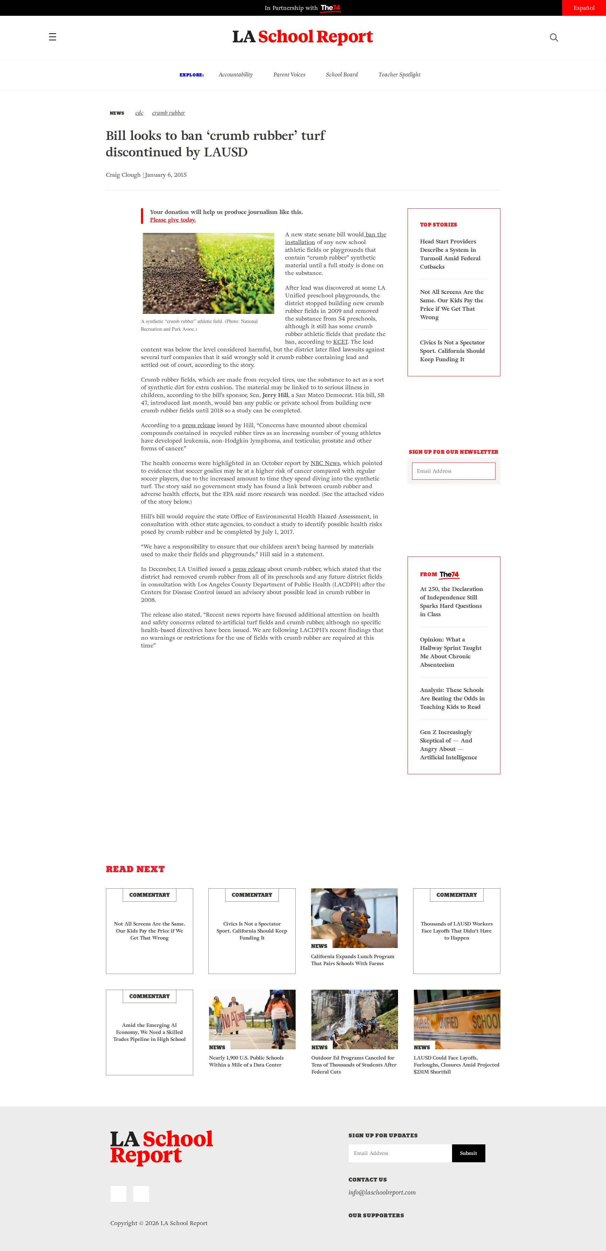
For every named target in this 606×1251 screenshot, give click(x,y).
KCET (340, 342)
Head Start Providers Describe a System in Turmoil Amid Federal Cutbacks (450, 254)
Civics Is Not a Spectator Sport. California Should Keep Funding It (452, 350)
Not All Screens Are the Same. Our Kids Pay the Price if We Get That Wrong (452, 304)
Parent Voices (289, 74)
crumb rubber (168, 113)
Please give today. (173, 220)
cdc (139, 113)
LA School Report (303, 33)
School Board (342, 74)
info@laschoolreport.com (382, 1192)
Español (584, 8)
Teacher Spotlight (399, 74)
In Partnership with (292, 8)
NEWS (117, 113)
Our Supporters (376, 1215)
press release (198, 425)
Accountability (235, 74)
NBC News (325, 463)
